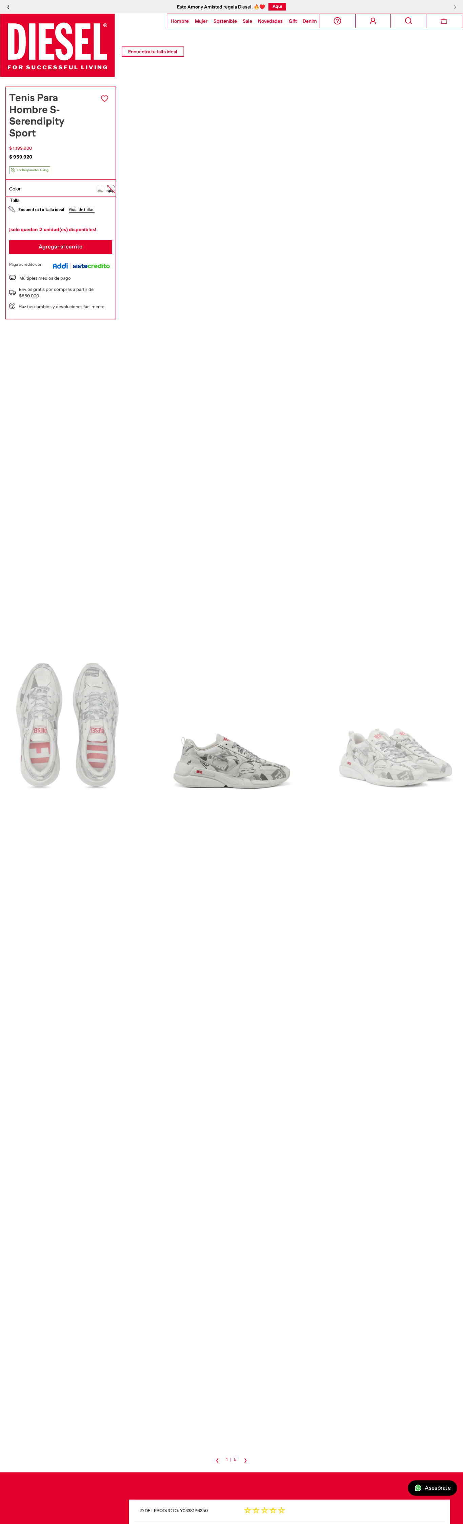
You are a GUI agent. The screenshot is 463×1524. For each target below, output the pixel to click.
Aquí (383, 6)
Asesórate (438, 1488)
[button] (100, 189)
